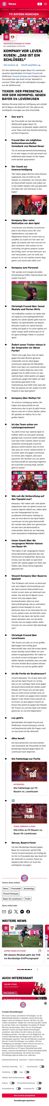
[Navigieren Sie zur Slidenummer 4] (29, 969)
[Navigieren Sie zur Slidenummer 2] (22, 969)
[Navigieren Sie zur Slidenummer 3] (25, 969)
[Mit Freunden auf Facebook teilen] (28, 912)
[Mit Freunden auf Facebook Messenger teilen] (22, 912)
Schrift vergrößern (29, 65)
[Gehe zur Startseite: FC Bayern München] (4, 4)
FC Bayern (5, 9)
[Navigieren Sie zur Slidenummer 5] (31, 969)
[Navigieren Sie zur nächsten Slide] (37, 969)
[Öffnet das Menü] (45, 3)
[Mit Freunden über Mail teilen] (4, 912)
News (13, 9)
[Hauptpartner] (39, 4)
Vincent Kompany (20, 76)
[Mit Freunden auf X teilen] (16, 912)
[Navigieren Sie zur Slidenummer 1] (19, 969)
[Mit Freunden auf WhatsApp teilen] (10, 912)
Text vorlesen (9, 65)
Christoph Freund (30, 73)
